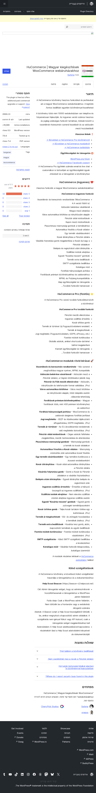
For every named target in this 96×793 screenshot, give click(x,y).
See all (5, 216)
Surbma (71, 75)
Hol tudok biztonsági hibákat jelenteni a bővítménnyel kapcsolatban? (76, 667)
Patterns (66, 741)
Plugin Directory (87, 11)
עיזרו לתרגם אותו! (36, 18)
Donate (18, 737)
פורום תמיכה (24, 241)
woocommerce (9, 162)
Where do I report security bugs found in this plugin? (70, 676)
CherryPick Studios (50, 706)
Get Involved (17, 728)
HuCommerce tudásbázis (77, 147)
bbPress (88, 759)
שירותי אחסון (88, 737)
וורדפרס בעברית (80, 774)
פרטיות (91, 741)
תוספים (67, 737)
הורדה (6, 71)
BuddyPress (87, 763)
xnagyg (85, 712)
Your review (24, 216)
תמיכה (5, 84)
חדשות (91, 733)
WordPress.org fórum (80, 159)
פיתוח (53, 84)
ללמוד (44, 728)
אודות (91, 728)
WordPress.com (85, 750)
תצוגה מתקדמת (23, 169)
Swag (19, 741)
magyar (6, 157)
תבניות (67, 733)
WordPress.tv (39, 741)
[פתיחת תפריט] (4, 4)
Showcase (65, 728)
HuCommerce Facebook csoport (73, 162)
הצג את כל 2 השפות (10, 147)
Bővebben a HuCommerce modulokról (71, 143)
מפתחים (43, 737)
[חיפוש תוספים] (67, 26)
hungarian (7, 152)
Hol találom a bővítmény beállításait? (77, 651)
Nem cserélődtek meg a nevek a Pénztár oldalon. (71, 659)
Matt (90, 754)
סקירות (77, 84)
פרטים (88, 84)
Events (20, 733)
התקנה (65, 84)
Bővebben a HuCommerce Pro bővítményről (68, 140)
